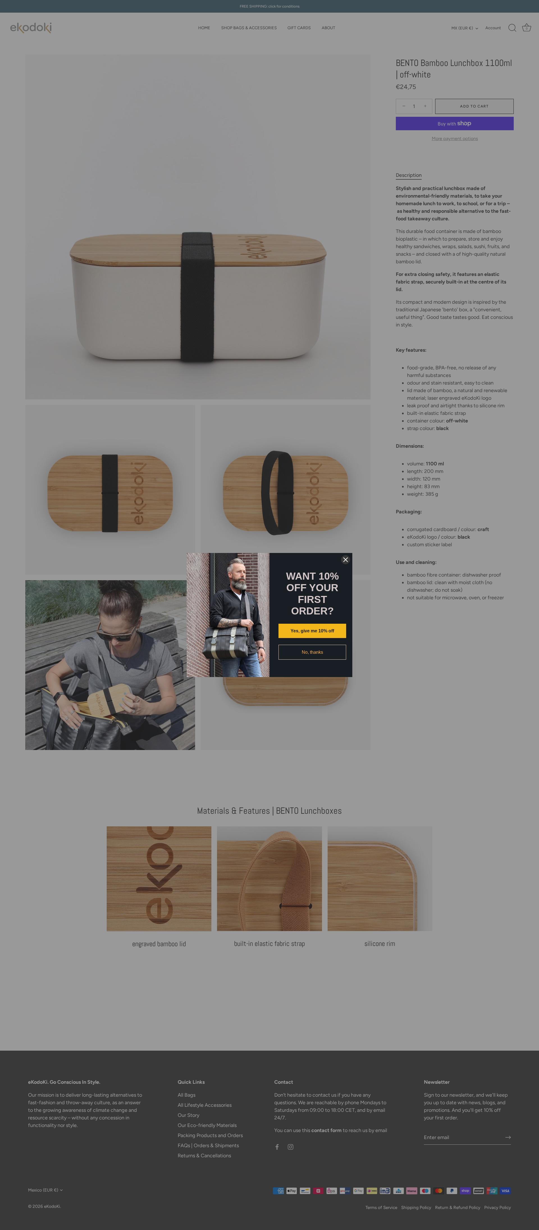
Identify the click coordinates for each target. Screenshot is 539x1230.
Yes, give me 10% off (312, 630)
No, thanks (312, 652)
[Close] (345, 559)
